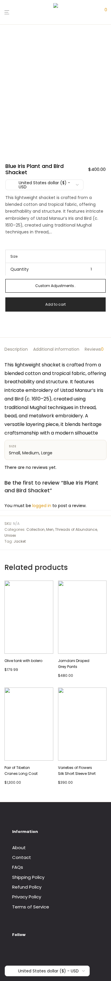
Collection (35, 529)
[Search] (94, 12)
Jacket (20, 541)
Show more (14, 669)
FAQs (17, 867)
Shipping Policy (28, 877)
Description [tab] (16, 349)
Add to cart (55, 304)
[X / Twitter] (32, 951)
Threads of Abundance (76, 529)
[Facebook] (14, 951)
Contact (21, 857)
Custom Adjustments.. (55, 285)
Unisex (10, 535)
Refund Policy (26, 887)
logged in (41, 506)
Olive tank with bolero (23, 660)
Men (50, 529)
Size (13, 256)
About (19, 847)
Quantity (19, 269)
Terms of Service (30, 907)
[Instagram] (23, 951)
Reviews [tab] (94, 349)
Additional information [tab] (56, 349)
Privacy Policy (26, 897)
